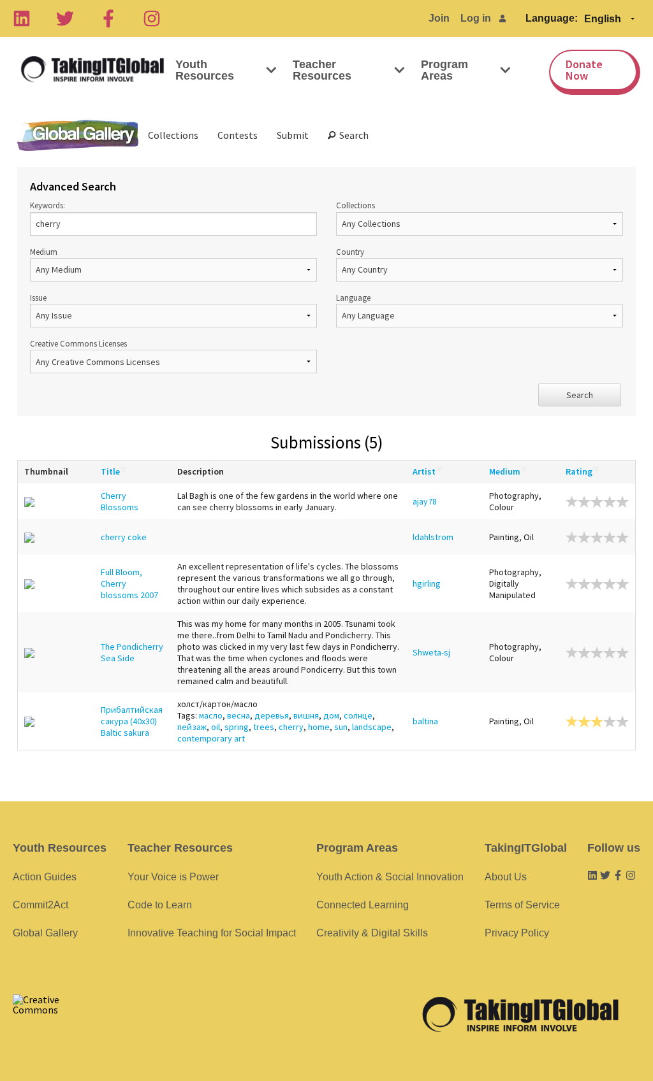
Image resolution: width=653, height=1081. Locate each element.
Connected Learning (362, 904)
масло (211, 715)
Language (353, 297)
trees (263, 727)
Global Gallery (77, 135)
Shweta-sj (431, 652)
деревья (271, 715)
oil (215, 727)
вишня (306, 715)
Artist (424, 471)
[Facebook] (108, 18)
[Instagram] (152, 18)
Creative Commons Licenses (78, 343)
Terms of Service (522, 904)
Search (352, 135)
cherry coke (124, 537)
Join (439, 18)
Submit (293, 135)
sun (341, 727)
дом (331, 715)
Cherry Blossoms (119, 501)
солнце (358, 715)
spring (236, 727)
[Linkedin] (22, 18)
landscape (372, 727)
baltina (425, 721)
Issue (38, 297)
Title (110, 471)
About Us (506, 876)
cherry (291, 727)
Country (350, 252)
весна (238, 715)
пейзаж (192, 727)
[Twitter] (65, 18)
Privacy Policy (517, 932)
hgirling (427, 583)
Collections (173, 135)
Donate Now (584, 70)
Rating (579, 471)
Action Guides (45, 876)
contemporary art (211, 738)
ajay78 (425, 501)
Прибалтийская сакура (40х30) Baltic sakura (132, 721)
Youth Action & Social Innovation (390, 876)
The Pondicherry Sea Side (132, 652)
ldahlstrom (433, 537)
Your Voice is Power (173, 876)
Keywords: (47, 205)
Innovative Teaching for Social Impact (212, 932)
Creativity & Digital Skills (372, 932)
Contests (237, 135)
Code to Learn (160, 904)
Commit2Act (40, 904)
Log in (475, 18)
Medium (43, 252)
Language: (551, 18)
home (319, 727)
